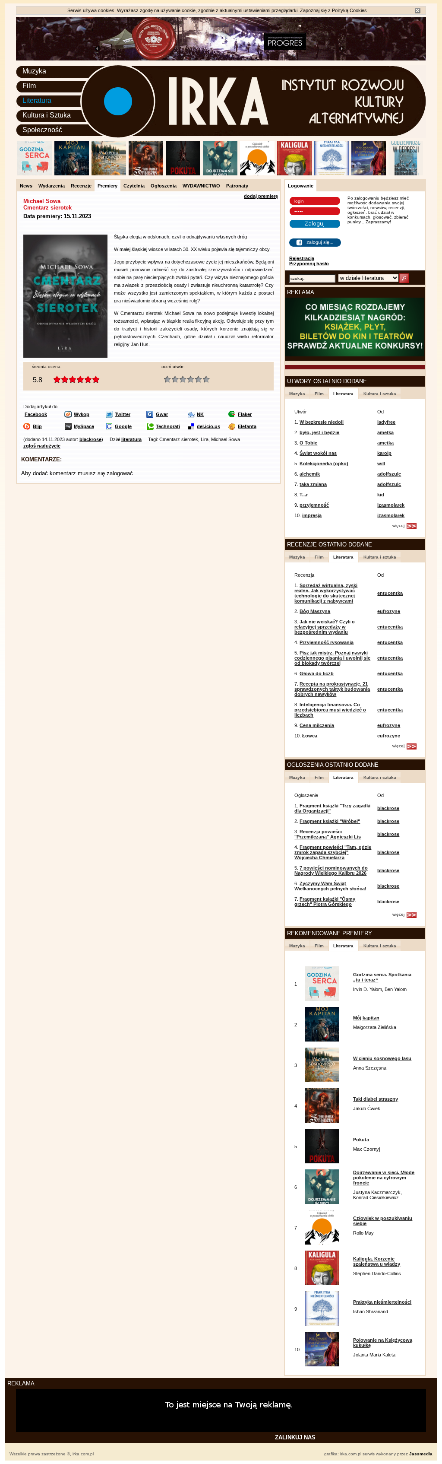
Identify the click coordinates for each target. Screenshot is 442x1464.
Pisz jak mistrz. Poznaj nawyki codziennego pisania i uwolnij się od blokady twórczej (332, 658)
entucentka (390, 593)
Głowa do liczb (317, 673)
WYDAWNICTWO (201, 185)
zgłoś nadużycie (41, 445)
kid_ (382, 494)
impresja (312, 515)
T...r (304, 494)
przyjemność (314, 505)
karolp (384, 453)
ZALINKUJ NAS (295, 1437)
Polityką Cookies (349, 10)
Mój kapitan (366, 1017)
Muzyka (34, 71)
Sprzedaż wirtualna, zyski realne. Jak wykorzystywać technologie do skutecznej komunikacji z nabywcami (325, 593)
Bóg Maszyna (315, 611)
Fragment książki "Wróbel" (330, 821)
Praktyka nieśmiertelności (382, 1302)
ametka (385, 432)
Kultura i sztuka (379, 393)
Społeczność (42, 129)
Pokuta (361, 1139)
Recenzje (81, 185)
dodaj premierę (261, 196)
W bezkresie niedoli (322, 422)
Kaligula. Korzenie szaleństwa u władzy (376, 1261)
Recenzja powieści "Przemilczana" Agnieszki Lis (327, 834)
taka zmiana (313, 484)
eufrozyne (388, 611)
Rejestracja (301, 258)
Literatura (36, 100)
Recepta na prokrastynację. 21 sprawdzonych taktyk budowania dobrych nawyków (332, 689)
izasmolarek (390, 505)
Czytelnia (134, 185)
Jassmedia (421, 1453)
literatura (131, 439)
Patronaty (237, 185)
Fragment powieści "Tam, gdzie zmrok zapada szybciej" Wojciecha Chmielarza (332, 852)
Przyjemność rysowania (327, 642)
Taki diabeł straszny (375, 1099)
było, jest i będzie (319, 432)
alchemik (310, 473)
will (381, 463)
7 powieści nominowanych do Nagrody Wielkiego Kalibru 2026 (331, 870)
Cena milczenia (317, 725)
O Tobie (308, 442)
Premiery (107, 185)
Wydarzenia (51, 185)
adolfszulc (389, 473)
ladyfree (386, 422)
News (26, 185)
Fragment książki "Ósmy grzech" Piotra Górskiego (324, 901)
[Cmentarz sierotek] (65, 356)
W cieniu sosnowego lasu (382, 1058)
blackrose (90, 439)
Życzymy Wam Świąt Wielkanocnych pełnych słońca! (330, 886)
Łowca (309, 735)
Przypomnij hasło (309, 263)
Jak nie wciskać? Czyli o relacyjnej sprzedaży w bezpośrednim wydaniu (324, 627)
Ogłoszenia (164, 185)
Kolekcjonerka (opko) (324, 463)
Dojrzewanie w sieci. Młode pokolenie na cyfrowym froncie (383, 1177)
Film (29, 85)
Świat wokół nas (318, 453)
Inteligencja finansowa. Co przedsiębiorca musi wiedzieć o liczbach (330, 710)
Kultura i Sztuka (46, 115)
